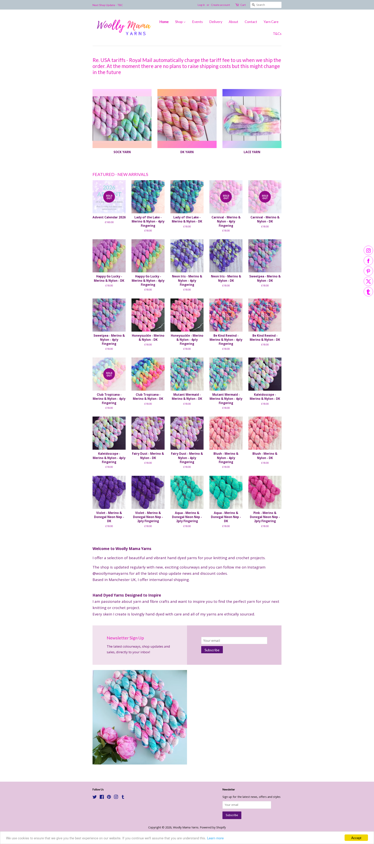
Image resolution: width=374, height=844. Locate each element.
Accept (356, 837)
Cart (243, 4)
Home (164, 21)
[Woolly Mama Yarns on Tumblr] (123, 797)
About (233, 21)
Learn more (215, 837)
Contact (251, 21)
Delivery (215, 21)
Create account (220, 4)
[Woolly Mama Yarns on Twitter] (95, 797)
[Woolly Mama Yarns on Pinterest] (109, 797)
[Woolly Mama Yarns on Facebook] (102, 797)
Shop (179, 21)
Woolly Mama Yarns (185, 827)
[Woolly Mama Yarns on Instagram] (116, 797)
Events (197, 21)
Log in (201, 4)
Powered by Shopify (213, 827)
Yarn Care (271, 21)
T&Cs (277, 33)
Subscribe (212, 650)
